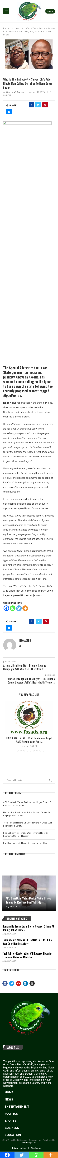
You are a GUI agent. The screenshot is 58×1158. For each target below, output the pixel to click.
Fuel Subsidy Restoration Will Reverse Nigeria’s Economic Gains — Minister (27, 955)
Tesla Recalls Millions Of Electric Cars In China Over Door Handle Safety (27, 941)
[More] (25, 608)
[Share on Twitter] (38, 104)
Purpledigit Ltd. (29, 1142)
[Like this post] (24, 104)
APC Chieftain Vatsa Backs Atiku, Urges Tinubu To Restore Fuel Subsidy (28, 900)
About (50, 11)
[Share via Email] (9, 111)
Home (6, 28)
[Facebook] (6, 608)
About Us (13, 1047)
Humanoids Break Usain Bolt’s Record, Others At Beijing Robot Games (28, 928)
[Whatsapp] (12, 608)
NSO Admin (19, 92)
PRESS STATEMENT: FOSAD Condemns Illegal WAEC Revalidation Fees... (29, 740)
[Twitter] (19, 608)
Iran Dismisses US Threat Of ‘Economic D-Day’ (25, 843)
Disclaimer (36, 1148)
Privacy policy (19, 1148)
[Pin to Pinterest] (45, 104)
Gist (17, 28)
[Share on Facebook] (31, 104)
